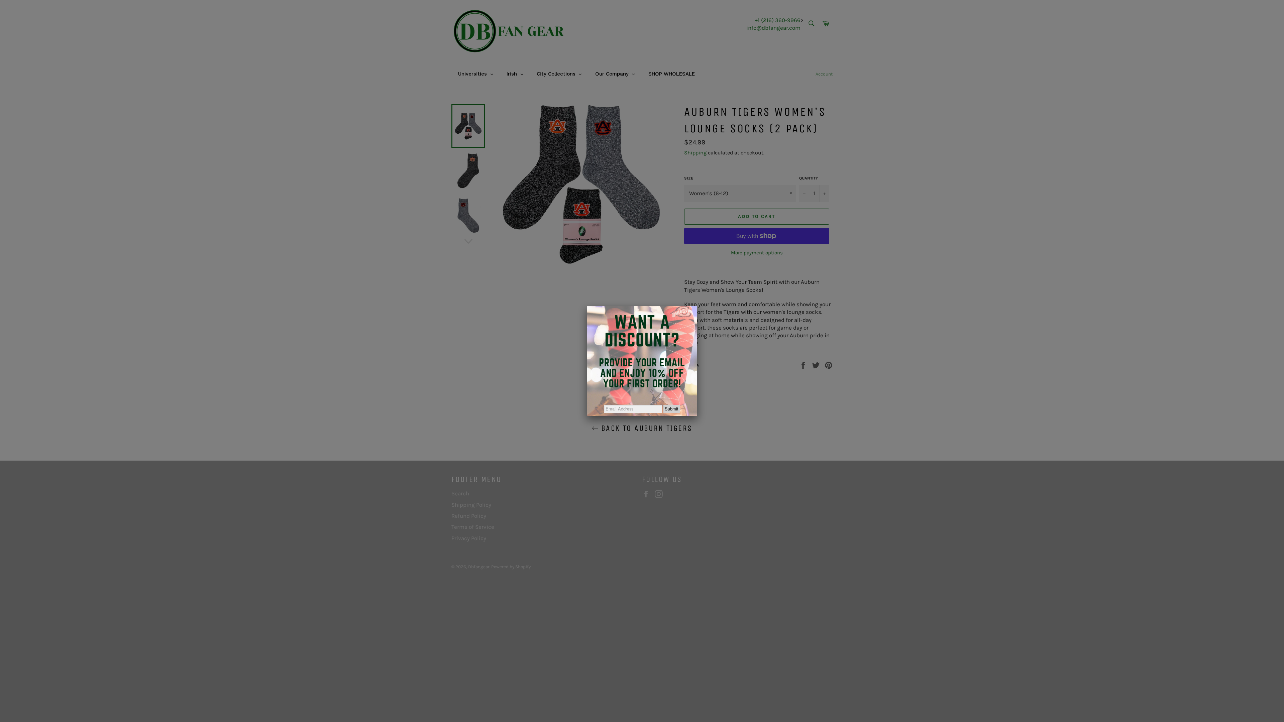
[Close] (697, 306)
